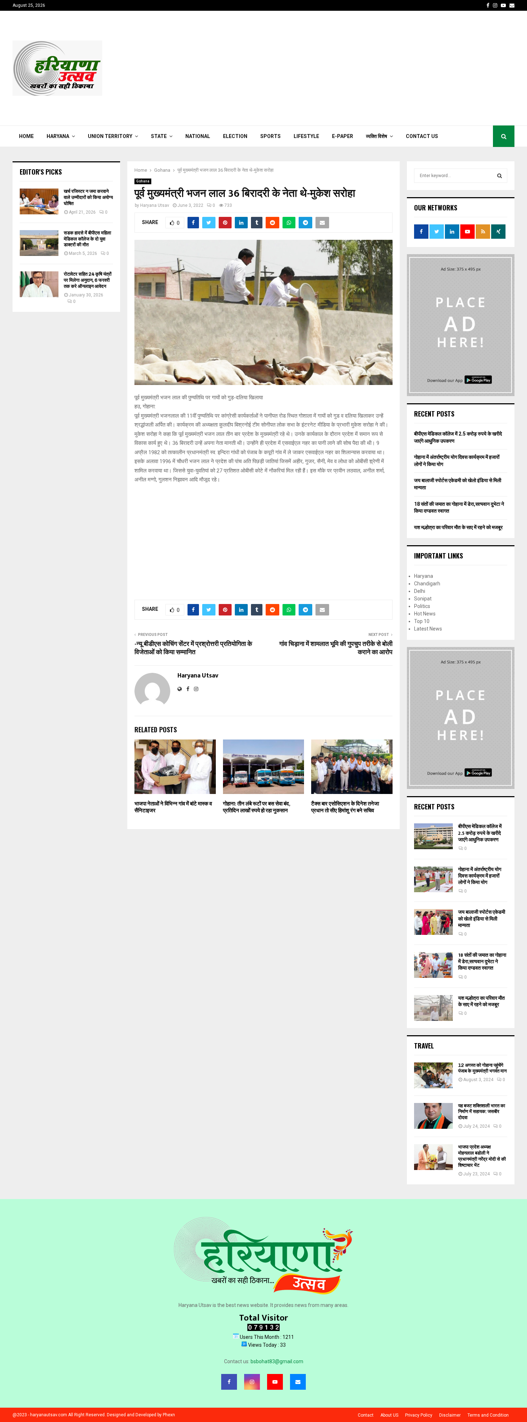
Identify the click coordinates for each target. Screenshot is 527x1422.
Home (26, 136)
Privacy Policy (418, 1415)
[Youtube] (275, 1382)
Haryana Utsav (154, 205)
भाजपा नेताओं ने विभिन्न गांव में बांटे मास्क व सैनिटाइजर (173, 807)
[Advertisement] (383, 68)
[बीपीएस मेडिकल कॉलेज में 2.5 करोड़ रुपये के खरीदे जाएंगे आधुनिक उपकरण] (433, 836)
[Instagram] (252, 1382)
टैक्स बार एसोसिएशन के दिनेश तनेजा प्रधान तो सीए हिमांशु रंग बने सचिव (345, 807)
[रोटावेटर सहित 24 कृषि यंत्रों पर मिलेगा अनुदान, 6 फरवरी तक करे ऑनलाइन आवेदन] (39, 284)
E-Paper (342, 136)
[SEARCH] (499, 175)
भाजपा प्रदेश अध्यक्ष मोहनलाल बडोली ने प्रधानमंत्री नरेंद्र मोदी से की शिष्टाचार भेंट (482, 1156)
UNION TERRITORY (110, 136)
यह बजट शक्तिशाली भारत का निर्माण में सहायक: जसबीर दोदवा (481, 1112)
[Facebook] (229, 1382)
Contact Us (422, 136)
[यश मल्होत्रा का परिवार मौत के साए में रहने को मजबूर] (433, 1008)
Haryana (58, 136)
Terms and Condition (488, 1415)
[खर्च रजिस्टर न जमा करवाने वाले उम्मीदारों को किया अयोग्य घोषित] (39, 201)
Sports (270, 136)
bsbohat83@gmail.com (277, 1361)
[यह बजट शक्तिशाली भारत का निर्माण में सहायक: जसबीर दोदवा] (433, 1116)
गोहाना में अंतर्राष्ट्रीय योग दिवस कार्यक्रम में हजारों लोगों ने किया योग (479, 875)
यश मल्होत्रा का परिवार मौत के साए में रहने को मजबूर (458, 527)
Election (235, 136)
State (159, 136)
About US (389, 1415)
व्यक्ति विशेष (376, 136)
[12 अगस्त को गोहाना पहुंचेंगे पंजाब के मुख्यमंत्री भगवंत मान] (433, 1075)
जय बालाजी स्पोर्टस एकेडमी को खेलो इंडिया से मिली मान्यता (481, 918)
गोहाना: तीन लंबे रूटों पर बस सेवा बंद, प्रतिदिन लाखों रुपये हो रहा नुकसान (256, 807)
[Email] (298, 1382)
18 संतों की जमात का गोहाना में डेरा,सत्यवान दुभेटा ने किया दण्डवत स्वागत (482, 961)
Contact (366, 1415)
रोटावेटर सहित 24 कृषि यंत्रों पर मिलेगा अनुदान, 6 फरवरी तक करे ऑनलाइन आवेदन (87, 280)
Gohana (142, 181)
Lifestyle (306, 136)
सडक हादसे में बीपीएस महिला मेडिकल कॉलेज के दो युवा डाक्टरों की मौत (87, 239)
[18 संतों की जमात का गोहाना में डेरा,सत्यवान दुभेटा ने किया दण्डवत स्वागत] (433, 965)
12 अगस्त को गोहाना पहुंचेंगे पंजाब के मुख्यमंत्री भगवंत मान (482, 1068)
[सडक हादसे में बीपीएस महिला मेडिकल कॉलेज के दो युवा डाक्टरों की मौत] (39, 243)
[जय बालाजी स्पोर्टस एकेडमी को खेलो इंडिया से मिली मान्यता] (433, 922)
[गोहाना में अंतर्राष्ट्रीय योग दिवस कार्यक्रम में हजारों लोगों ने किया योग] (433, 879)
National (197, 136)
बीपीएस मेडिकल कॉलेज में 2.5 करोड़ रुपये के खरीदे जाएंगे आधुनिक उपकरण (480, 832)
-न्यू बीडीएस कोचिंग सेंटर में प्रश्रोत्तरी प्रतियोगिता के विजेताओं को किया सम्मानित (193, 648)
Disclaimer (450, 1415)
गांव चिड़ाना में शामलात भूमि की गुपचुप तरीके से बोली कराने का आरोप (336, 648)
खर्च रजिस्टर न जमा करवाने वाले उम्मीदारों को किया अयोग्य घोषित (88, 197)
